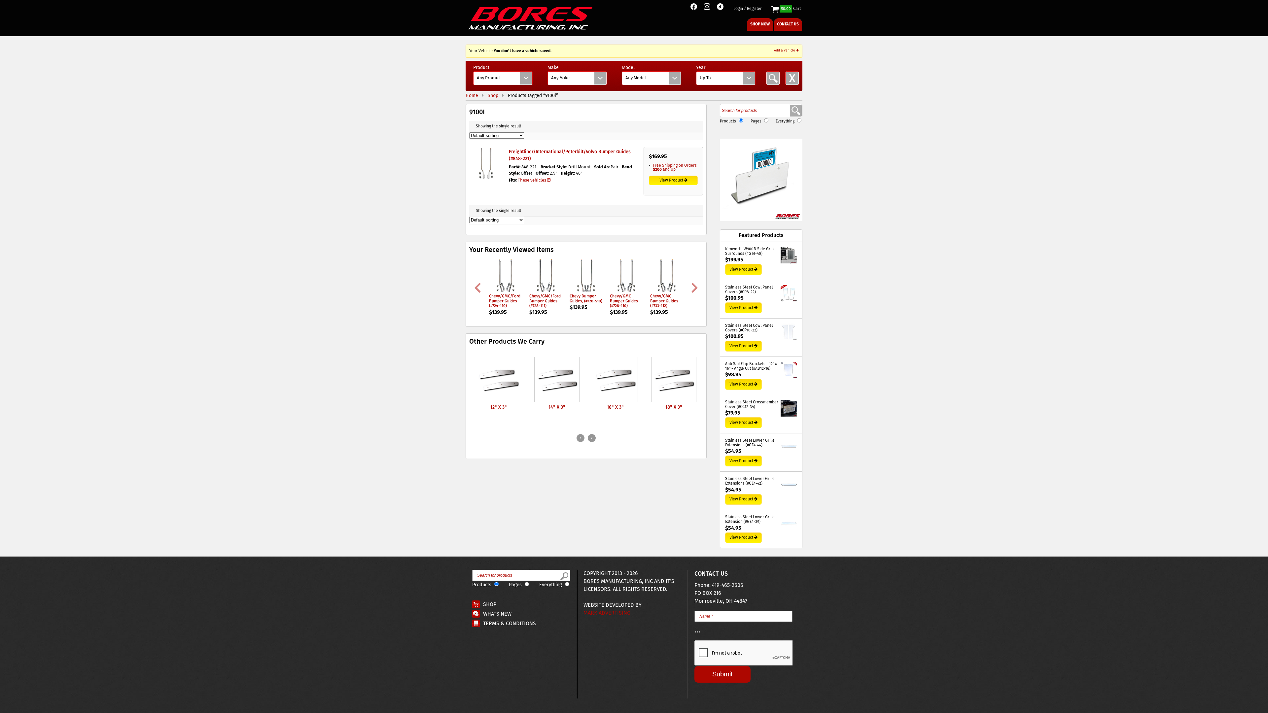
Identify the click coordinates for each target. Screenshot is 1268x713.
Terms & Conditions (509, 624)
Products (728, 121)
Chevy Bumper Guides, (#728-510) (586, 298)
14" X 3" (556, 407)
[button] (761, 180)
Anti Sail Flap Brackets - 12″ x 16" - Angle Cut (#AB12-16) (751, 366)
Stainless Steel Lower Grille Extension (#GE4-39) (750, 520)
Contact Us (788, 24)
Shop (489, 604)
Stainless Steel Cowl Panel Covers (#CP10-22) (749, 328)
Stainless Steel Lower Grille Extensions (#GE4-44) (750, 443)
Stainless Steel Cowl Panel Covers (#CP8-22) (749, 290)
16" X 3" (615, 407)
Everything (785, 121)
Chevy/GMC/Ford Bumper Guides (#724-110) (504, 301)
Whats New (497, 614)
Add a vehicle (785, 50)
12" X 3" (498, 407)
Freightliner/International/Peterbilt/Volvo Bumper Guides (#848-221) (570, 155)
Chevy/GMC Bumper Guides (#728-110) (624, 301)
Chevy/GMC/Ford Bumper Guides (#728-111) (545, 301)
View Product (671, 180)
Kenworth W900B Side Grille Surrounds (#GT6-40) (750, 251)
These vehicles (532, 180)
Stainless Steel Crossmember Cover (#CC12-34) (751, 405)
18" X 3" (673, 407)
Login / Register (747, 9)
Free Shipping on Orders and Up (675, 167)
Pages (756, 121)
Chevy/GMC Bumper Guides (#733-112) (664, 301)
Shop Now (760, 24)
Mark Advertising (606, 613)
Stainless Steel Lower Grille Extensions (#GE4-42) (750, 481)
